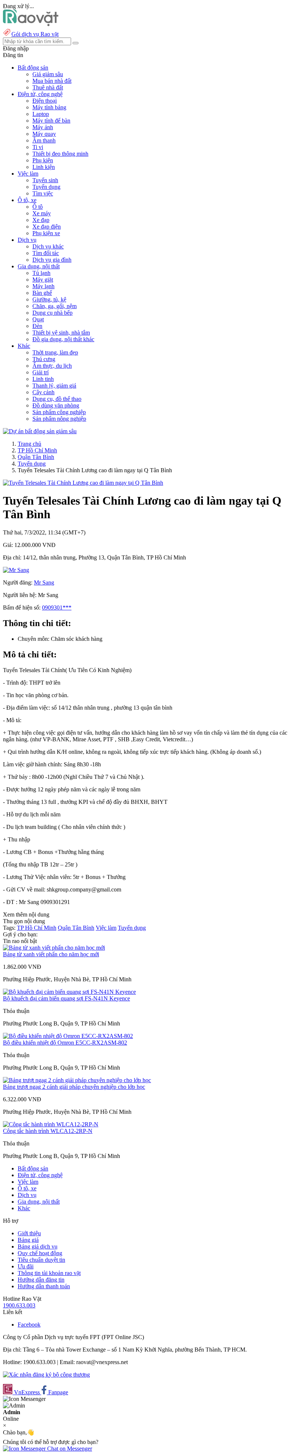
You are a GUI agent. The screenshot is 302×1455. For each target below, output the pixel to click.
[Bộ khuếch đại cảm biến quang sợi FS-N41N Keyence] (69, 992)
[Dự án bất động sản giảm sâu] (40, 431)
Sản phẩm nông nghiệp (59, 419)
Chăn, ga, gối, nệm (54, 306)
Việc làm (106, 928)
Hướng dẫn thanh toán (44, 1286)
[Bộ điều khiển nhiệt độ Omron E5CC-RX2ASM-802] (68, 1036)
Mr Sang (44, 582)
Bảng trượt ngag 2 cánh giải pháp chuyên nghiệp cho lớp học (74, 1087)
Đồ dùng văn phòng (55, 405)
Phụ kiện (42, 160)
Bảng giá (28, 1240)
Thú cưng (43, 359)
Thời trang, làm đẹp (55, 352)
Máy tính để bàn (51, 120)
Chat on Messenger (69, 1448)
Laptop (40, 114)
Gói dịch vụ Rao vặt (35, 34)
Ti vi (37, 147)
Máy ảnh (42, 127)
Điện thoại (44, 101)
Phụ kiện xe (46, 233)
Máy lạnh (43, 286)
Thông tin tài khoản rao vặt (49, 1273)
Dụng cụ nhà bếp (52, 313)
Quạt (38, 319)
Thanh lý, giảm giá (54, 385)
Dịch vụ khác (48, 246)
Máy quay (44, 134)
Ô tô (37, 207)
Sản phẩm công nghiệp (59, 412)
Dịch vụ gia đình (51, 260)
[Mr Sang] (16, 570)
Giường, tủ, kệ (49, 299)
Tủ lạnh (41, 273)
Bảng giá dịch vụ (37, 1246)
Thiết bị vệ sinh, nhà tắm (61, 332)
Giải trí (40, 372)
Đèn (37, 326)
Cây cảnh (43, 392)
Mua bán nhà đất (51, 81)
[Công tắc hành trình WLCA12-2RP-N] (50, 1124)
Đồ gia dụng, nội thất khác (63, 339)
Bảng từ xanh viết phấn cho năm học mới (51, 954)
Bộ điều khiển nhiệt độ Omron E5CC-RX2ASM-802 (65, 1042)
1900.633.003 (19, 1305)
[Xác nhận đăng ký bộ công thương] (46, 1374)
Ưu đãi (26, 1266)
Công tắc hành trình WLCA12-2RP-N (47, 1131)
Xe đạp (40, 220)
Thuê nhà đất (47, 87)
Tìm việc (42, 193)
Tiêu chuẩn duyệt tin (41, 1260)
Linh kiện (43, 167)
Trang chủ (29, 444)
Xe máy (41, 213)
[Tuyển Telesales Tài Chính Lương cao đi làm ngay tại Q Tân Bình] (83, 483)
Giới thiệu (29, 1233)
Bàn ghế (42, 293)
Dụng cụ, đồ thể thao (56, 399)
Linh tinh (43, 379)
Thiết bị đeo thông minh (60, 154)
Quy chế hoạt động (40, 1253)
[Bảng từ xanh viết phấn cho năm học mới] (54, 947)
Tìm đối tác (45, 253)
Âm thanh (44, 140)
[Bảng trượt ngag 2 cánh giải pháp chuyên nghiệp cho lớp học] (77, 1080)
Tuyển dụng (46, 187)
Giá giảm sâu (47, 74)
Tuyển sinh (45, 180)
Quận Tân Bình (36, 457)
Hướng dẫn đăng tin (41, 1279)
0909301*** (56, 607)
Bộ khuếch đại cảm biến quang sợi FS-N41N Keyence (66, 998)
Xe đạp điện (46, 226)
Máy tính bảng (49, 107)
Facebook (29, 1324)
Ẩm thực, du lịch (52, 366)
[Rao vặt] (31, 24)
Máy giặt (42, 279)
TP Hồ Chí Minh (37, 450)
